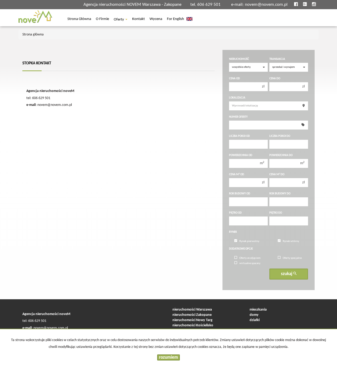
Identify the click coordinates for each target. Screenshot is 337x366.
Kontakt (138, 19)
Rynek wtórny (291, 241)
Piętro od (235, 213)
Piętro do (275, 213)
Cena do (274, 78)
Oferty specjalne (292, 258)
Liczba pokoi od (239, 136)
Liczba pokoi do (279, 136)
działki (255, 320)
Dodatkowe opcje (241, 249)
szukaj (287, 274)
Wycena (156, 19)
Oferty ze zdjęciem (250, 258)
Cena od (234, 78)
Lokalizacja (237, 97)
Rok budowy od (239, 193)
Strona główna (79, 19)
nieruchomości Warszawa (192, 310)
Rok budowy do (279, 193)
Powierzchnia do (281, 155)
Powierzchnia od (240, 155)
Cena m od (236, 174)
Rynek (233, 232)
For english (175, 19)
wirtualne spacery (249, 263)
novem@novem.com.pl (266, 4)
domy (254, 315)
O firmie (102, 19)
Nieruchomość (239, 59)
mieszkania (258, 310)
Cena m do (276, 174)
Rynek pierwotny (249, 241)
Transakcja (277, 59)
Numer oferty (238, 117)
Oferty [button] (119, 20)
